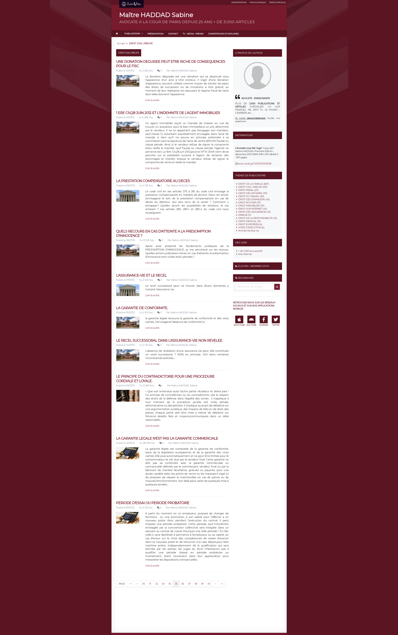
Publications (132, 33)
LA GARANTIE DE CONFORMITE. (142, 308)
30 (143, 583)
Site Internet (245, 254)
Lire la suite (152, 100)
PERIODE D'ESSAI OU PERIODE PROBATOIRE (152, 503)
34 (169, 583)
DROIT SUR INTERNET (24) (252, 208)
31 (150, 583)
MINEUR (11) (244, 215)
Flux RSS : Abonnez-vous (253, 266)
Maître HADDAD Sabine (184, 70)
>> (222, 583)
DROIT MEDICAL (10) (249, 221)
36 (182, 583)
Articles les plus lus (248, 230)
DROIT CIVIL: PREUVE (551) (252, 187)
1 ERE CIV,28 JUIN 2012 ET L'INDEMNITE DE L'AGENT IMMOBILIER (168, 113)
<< (130, 583)
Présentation (155, 33)
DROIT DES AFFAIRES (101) (252, 193)
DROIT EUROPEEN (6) (250, 224)
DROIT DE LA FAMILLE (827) (253, 183)
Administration (238, 2)
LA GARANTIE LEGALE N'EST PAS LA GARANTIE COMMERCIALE (167, 438)
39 (202, 583)
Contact (173, 33)
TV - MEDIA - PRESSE (193, 33)
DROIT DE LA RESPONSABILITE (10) (257, 218)
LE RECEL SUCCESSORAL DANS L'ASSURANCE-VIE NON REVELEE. (169, 340)
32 (156, 583)
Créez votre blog (277, 2)
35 (176, 583)
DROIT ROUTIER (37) (249, 202)
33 (163, 583)
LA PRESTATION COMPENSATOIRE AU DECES (153, 181)
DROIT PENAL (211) (248, 190)
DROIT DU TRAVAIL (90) (251, 196)
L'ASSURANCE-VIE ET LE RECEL (141, 275)
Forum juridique (257, 2)
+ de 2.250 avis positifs (250, 251)
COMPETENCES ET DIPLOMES (223, 33)
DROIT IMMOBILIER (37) (251, 205)
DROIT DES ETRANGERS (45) (254, 199)
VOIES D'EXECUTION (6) (251, 227)
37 (189, 583)
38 (195, 583)
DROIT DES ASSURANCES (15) (254, 212)
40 (209, 583)
